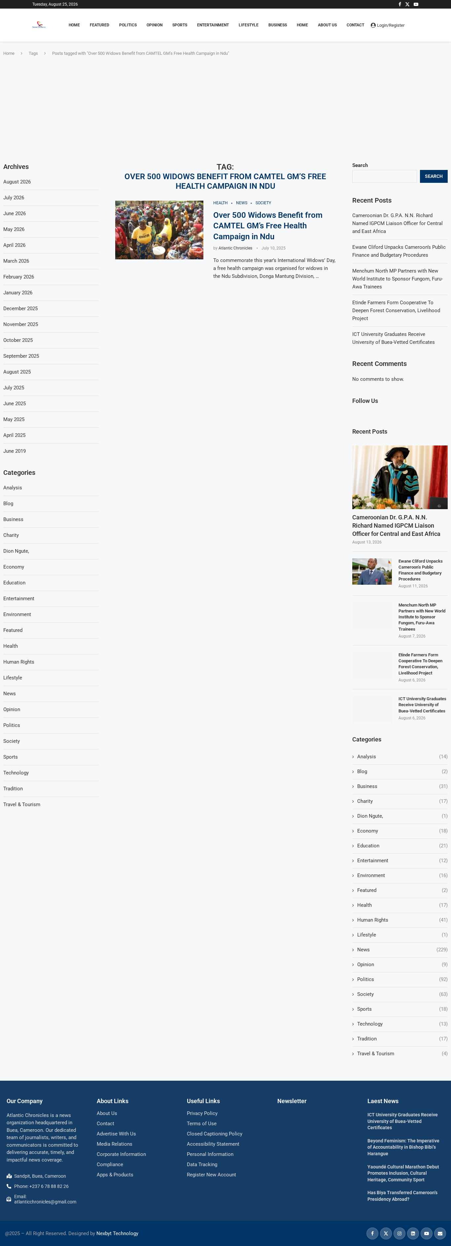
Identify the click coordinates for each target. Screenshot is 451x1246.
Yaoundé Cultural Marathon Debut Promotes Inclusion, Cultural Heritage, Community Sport (403, 1173)
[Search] (415, 25)
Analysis (402, 757)
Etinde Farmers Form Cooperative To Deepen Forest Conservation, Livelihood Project (396, 310)
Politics (402, 979)
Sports (402, 1009)
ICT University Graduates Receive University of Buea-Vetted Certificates (422, 704)
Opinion (402, 964)
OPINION (154, 25)
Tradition (402, 1039)
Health (402, 905)
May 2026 (13, 229)
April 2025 (14, 435)
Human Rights (402, 920)
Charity (402, 801)
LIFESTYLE (249, 25)
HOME (74, 25)
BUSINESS (277, 25)
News (402, 950)
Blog (402, 771)
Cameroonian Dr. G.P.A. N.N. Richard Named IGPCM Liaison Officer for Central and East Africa (397, 223)
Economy (402, 831)
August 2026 (17, 182)
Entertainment (402, 861)
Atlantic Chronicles (235, 248)
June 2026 (14, 213)
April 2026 (14, 245)
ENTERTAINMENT (213, 25)
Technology (402, 1024)
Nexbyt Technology (117, 1233)
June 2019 (14, 451)
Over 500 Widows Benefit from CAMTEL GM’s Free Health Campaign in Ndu (268, 226)
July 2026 (13, 198)
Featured (402, 890)
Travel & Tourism (402, 1054)
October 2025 (18, 340)
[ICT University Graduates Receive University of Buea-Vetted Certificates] (372, 709)
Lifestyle (402, 935)
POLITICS (128, 25)
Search (360, 165)
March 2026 (16, 261)
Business (402, 786)
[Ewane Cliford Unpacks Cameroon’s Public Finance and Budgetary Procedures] (372, 571)
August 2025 (17, 372)
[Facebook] (399, 4)
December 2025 (20, 309)
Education (402, 846)
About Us (327, 25)
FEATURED (99, 25)
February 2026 (18, 277)
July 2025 (13, 388)
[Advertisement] (225, 109)
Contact (355, 25)
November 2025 (20, 324)
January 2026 (17, 293)
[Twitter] (407, 4)
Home (302, 25)
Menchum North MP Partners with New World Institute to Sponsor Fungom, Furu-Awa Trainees (397, 279)
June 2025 (14, 404)
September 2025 (21, 356)
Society (402, 994)
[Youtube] (416, 4)
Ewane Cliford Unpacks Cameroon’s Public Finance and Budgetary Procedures (421, 570)
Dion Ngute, (402, 816)
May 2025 (13, 419)
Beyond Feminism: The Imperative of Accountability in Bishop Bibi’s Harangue (403, 1147)
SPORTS (179, 25)
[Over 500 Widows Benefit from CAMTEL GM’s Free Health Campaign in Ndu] (159, 230)
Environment (402, 875)
